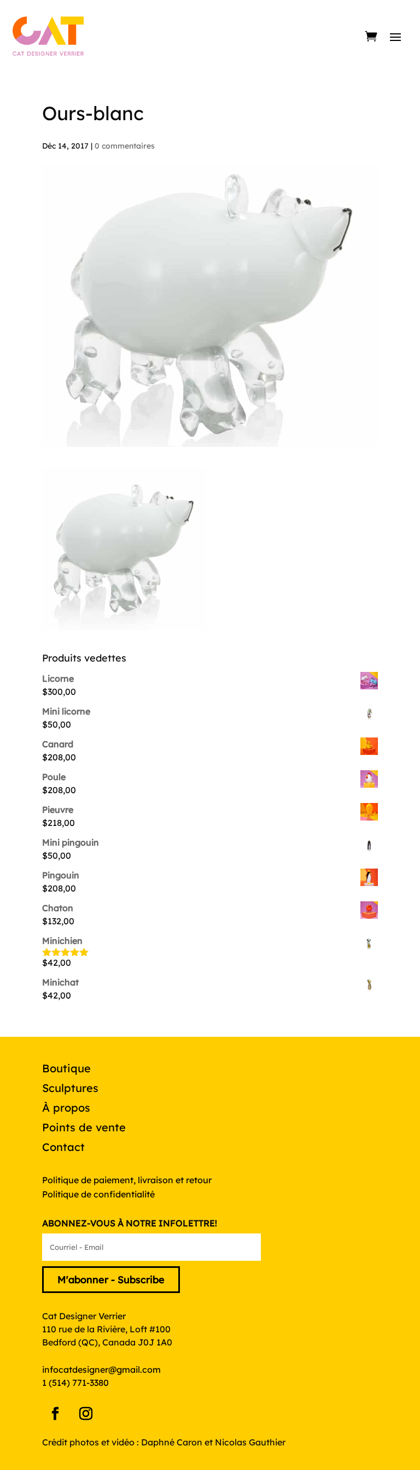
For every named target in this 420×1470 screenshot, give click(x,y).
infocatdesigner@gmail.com (101, 1369)
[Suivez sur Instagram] (86, 1414)
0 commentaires (125, 146)
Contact (63, 1147)
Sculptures (70, 1088)
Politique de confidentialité (98, 1194)
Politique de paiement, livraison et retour (127, 1179)
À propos (66, 1107)
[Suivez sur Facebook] (55, 1414)
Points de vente (84, 1127)
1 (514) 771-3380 (75, 1382)
